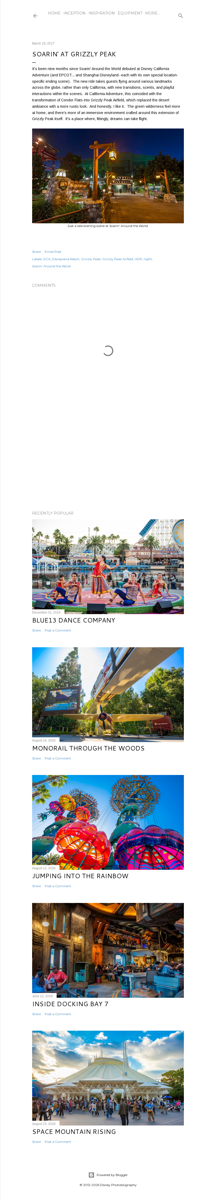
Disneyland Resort (66, 259)
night (148, 259)
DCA (47, 259)
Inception (74, 13)
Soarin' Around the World (51, 266)
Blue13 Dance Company (73, 620)
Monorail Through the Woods (88, 748)
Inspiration (102, 13)
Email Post (53, 252)
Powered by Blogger (112, 1175)
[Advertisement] (108, 461)
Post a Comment (58, 630)
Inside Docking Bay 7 (70, 1003)
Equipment (130, 13)
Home (54, 13)
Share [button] (36, 252)
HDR (138, 259)
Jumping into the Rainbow (80, 875)
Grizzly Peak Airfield (117, 259)
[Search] (181, 14)
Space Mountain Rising (74, 1131)
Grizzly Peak (91, 259)
